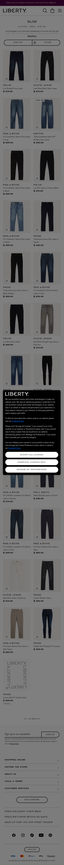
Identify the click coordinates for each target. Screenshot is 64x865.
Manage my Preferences (32, 469)
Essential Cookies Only (32, 462)
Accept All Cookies (31, 455)
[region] (32, 432)
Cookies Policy (17, 421)
